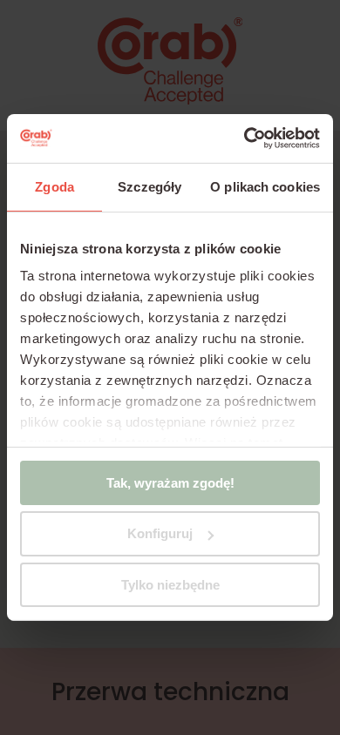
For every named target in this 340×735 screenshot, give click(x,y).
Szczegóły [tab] (149, 186)
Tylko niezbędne (170, 584)
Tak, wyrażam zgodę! (170, 482)
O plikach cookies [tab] (265, 186)
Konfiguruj (160, 533)
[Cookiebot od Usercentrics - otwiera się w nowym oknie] (244, 138)
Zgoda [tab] (54, 186)
